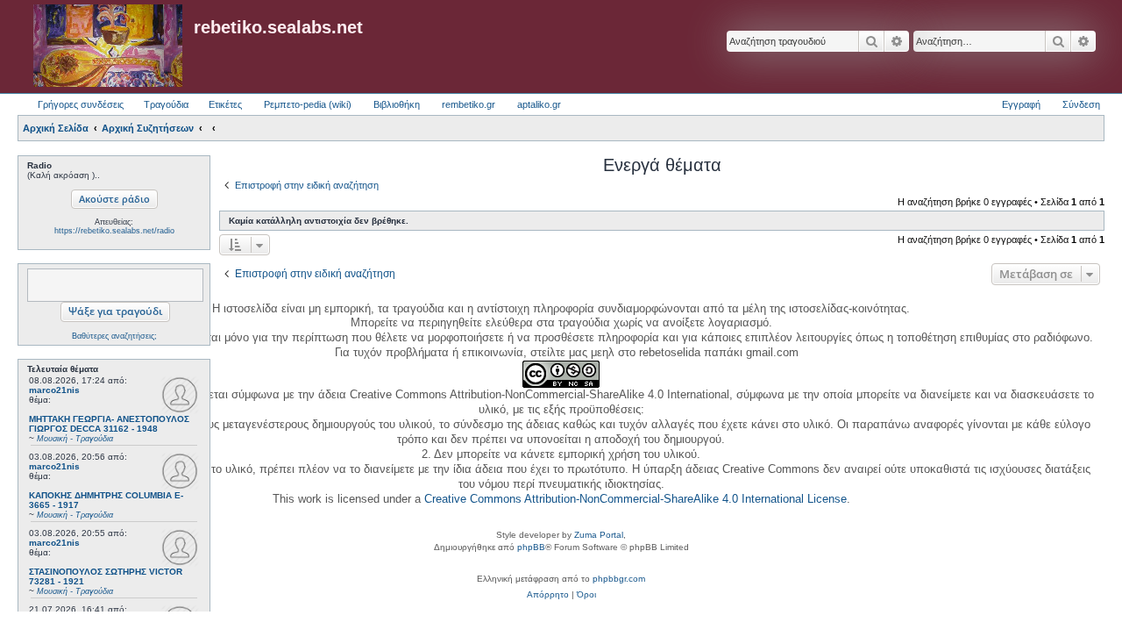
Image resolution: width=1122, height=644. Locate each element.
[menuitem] (548, 595)
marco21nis (54, 390)
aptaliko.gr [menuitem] (539, 104)
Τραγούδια (166, 104)
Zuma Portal (598, 535)
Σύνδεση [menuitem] (1081, 104)
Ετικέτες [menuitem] (225, 104)
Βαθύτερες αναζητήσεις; (114, 336)
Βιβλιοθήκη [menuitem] (396, 104)
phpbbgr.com (619, 578)
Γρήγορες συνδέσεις (81, 104)
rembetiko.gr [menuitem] (468, 104)
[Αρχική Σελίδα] (108, 46)
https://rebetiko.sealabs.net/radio (114, 230)
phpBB (531, 547)
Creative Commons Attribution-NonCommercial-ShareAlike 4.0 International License (635, 498)
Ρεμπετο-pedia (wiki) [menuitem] (308, 104)
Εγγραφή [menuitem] (1021, 104)
